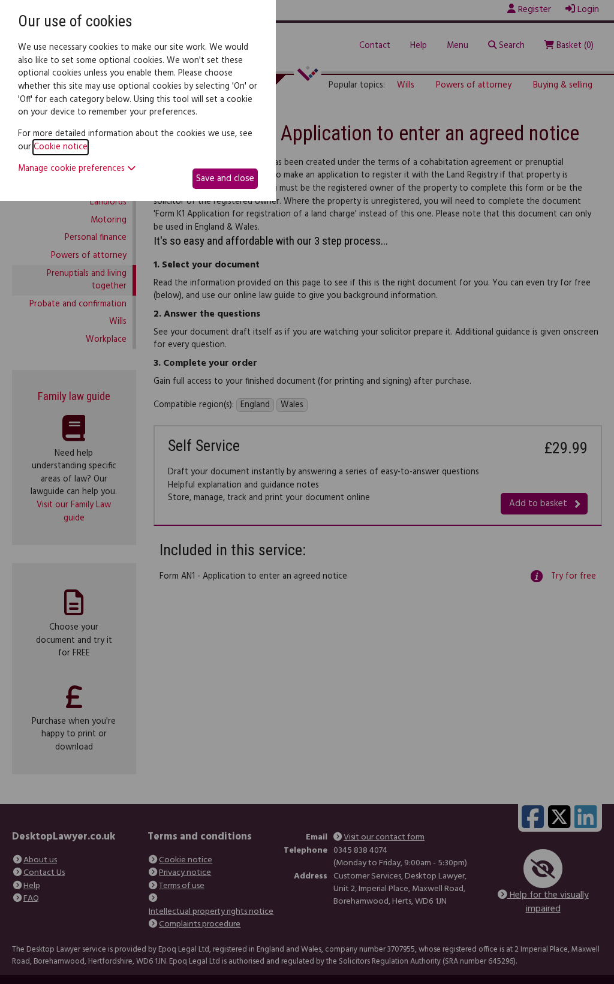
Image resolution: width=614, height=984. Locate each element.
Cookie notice (61, 147)
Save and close (225, 178)
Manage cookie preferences (72, 169)
